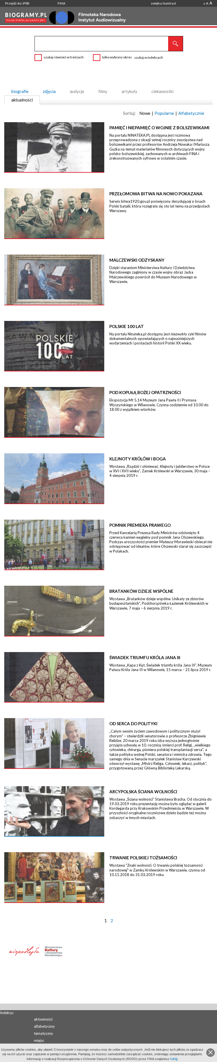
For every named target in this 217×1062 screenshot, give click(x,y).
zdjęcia (49, 91)
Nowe (144, 113)
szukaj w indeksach (148, 57)
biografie (20, 91)
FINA (61, 3)
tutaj (173, 1059)
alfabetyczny (44, 1026)
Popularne (164, 113)
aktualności (22, 99)
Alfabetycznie (191, 113)
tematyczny (43, 1033)
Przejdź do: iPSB (17, 3)
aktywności (43, 1019)
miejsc (39, 1040)
